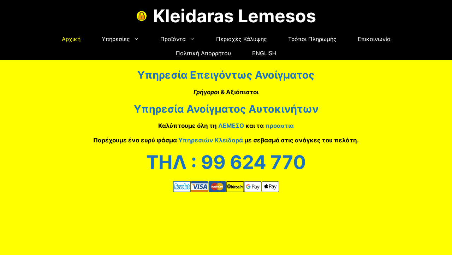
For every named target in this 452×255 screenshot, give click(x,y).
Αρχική (71, 38)
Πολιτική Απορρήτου (203, 53)
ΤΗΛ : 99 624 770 (226, 162)
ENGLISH (264, 53)
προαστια (279, 125)
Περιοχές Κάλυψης (241, 38)
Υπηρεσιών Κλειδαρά (210, 140)
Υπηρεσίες (116, 38)
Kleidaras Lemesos (234, 16)
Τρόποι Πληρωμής (312, 38)
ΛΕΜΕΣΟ (231, 125)
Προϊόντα (173, 38)
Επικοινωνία (374, 38)
